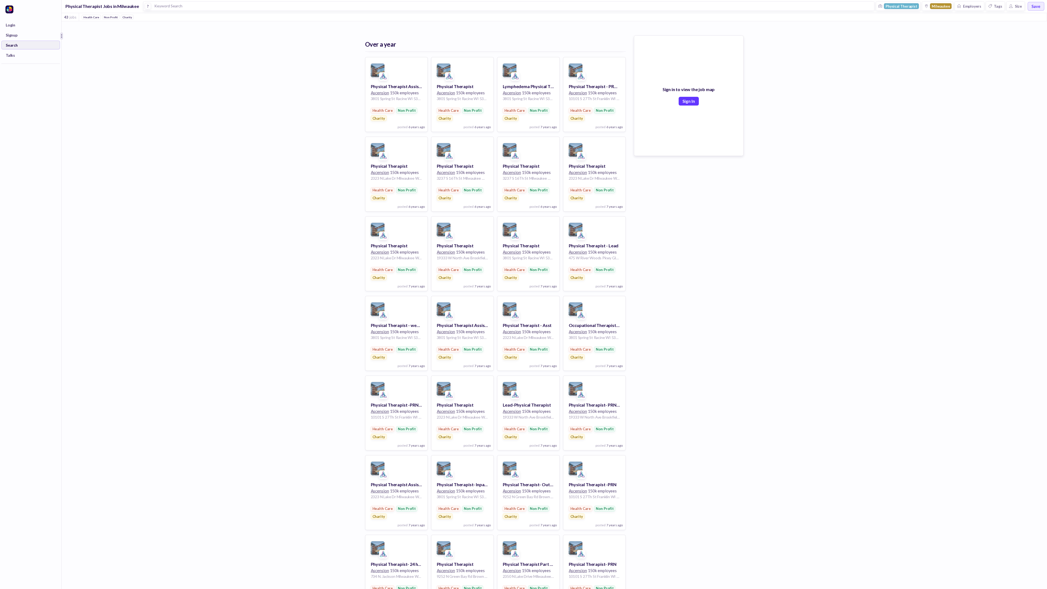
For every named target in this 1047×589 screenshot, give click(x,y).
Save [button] (1035, 6)
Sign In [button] (688, 101)
